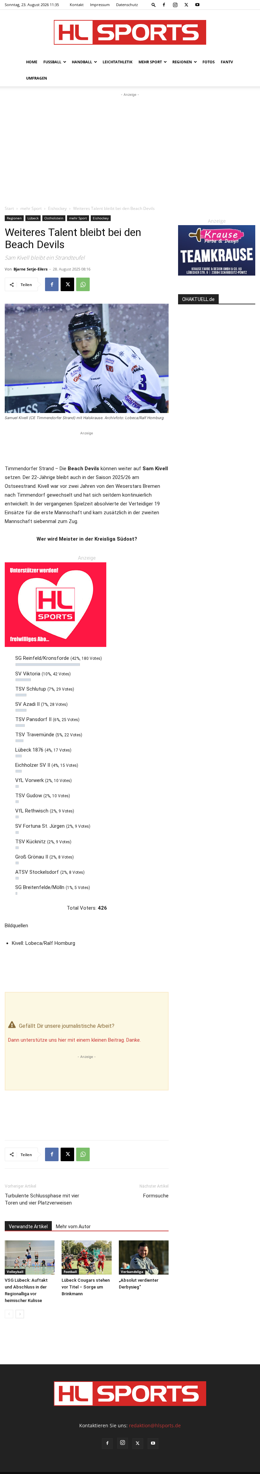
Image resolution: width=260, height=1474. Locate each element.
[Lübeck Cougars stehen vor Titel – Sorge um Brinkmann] (86, 1257)
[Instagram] (175, 4)
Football (70, 1271)
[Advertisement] (130, 149)
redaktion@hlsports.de (155, 1425)
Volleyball (15, 1271)
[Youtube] (197, 4)
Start (9, 208)
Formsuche (156, 1196)
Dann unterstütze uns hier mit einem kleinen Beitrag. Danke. (74, 1040)
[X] (186, 4)
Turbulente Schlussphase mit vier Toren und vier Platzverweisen (42, 1199)
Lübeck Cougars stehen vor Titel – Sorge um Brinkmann (86, 1287)
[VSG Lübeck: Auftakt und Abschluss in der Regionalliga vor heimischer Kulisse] (30, 1257)
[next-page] (20, 1314)
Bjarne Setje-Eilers (30, 269)
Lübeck (33, 218)
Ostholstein (53, 218)
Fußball (52, 61)
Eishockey (57, 208)
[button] (154, 4)
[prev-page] (9, 1314)
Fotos (208, 61)
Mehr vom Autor (73, 1226)
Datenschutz (127, 4)
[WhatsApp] (83, 284)
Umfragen (36, 78)
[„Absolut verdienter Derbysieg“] (144, 1257)
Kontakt (77, 4)
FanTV (227, 61)
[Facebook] (164, 4)
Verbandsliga (132, 1271)
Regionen (182, 61)
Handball (82, 61)
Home (31, 61)
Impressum (100, 4)
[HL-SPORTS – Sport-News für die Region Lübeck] (130, 32)
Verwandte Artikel (28, 1226)
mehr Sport (150, 61)
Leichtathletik (117, 61)
